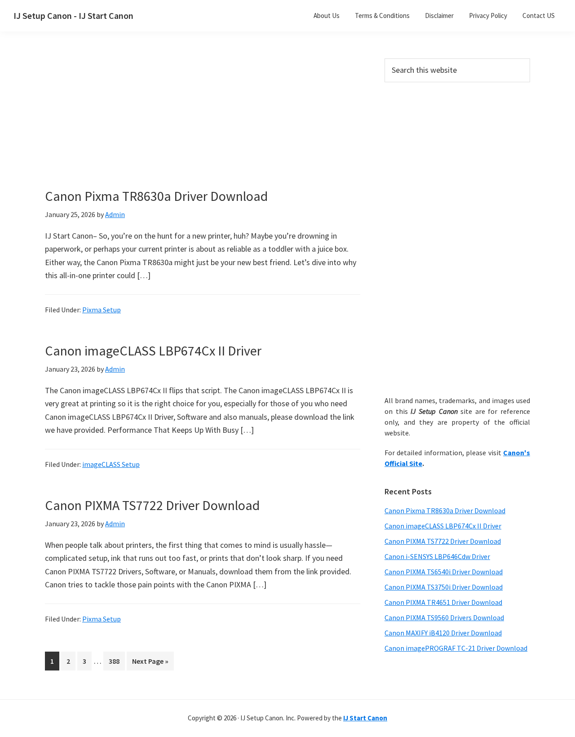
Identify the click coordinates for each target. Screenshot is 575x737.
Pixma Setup (101, 309)
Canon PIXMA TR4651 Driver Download (443, 602)
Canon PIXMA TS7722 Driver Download (152, 505)
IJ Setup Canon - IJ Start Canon (73, 15)
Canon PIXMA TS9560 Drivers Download (444, 617)
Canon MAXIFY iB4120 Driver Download (443, 632)
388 (116, 661)
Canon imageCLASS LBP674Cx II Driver (153, 350)
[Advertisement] (202, 125)
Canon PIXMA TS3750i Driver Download (444, 586)
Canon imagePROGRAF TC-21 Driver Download (456, 648)
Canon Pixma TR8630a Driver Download (156, 195)
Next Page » (150, 663)
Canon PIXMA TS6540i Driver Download (444, 571)
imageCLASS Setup (111, 464)
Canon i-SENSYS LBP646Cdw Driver (437, 556)
